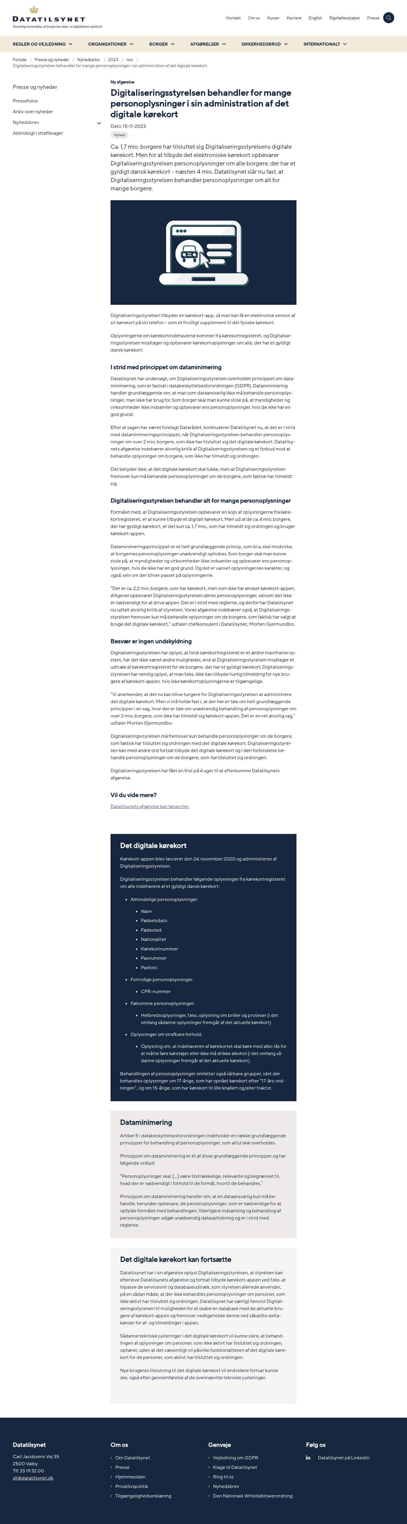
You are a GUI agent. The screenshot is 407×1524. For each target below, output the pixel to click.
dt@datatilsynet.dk (33, 1478)
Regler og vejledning (39, 44)
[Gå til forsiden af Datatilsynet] (118, 17)
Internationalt (322, 44)
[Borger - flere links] (172, 44)
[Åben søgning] (388, 17)
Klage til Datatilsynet (235, 1467)
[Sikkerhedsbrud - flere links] (285, 44)
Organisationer (107, 44)
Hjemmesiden (130, 1477)
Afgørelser (204, 44)
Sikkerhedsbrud (261, 44)
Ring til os (223, 1477)
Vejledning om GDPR (235, 1458)
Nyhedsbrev (226, 1486)
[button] (97, 123)
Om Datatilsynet (132, 1458)
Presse (122, 1467)
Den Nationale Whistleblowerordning (253, 1496)
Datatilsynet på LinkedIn (344, 1458)
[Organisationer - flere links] (131, 44)
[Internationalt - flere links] (344, 44)
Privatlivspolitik (131, 1486)
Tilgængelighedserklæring (143, 1496)
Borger (158, 44)
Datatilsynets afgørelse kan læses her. (150, 806)
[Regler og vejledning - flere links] (70, 44)
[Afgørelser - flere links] (223, 44)
